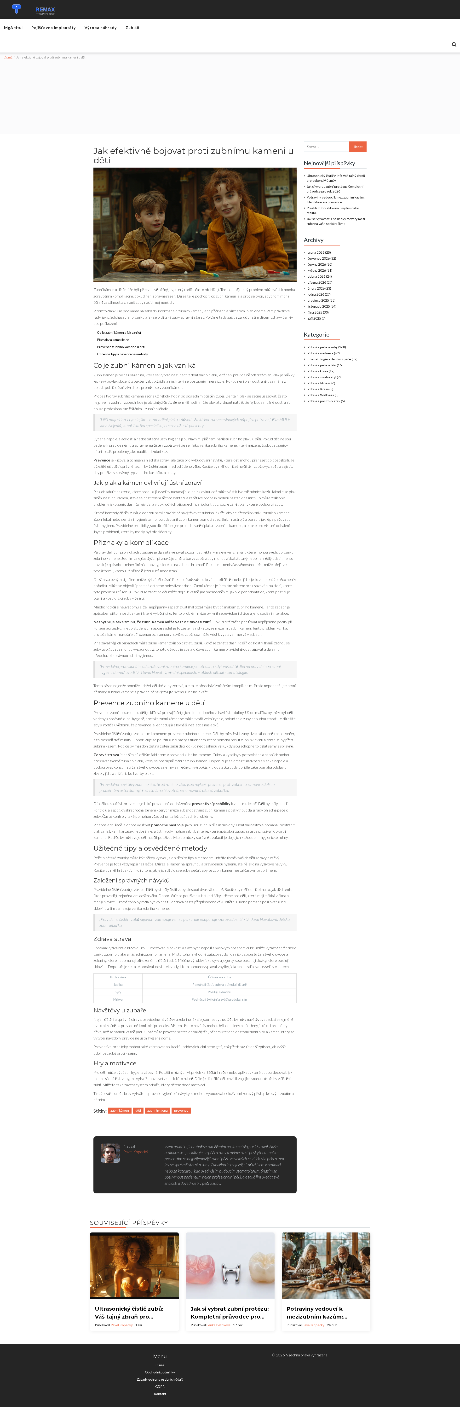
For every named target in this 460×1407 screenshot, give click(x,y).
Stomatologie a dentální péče (332, 359)
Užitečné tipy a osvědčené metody (122, 354)
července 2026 (322, 258)
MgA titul (13, 27)
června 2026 (320, 264)
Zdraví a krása (321, 371)
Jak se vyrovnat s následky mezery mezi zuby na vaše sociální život (336, 221)
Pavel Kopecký (122, 1325)
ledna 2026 (319, 294)
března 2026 (320, 282)
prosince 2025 (321, 300)
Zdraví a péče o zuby (327, 347)
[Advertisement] (230, 95)
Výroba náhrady (101, 27)
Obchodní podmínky (160, 1372)
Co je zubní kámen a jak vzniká (119, 332)
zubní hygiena (157, 1110)
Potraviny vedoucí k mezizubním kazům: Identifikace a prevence (336, 199)
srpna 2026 (319, 252)
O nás (159, 1365)
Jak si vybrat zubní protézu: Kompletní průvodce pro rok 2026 (335, 188)
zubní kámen (119, 1110)
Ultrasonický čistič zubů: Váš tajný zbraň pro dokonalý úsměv (336, 178)
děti (138, 1110)
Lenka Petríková (218, 1325)
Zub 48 (132, 27)
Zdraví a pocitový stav (326, 401)
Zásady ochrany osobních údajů (160, 1379)
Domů (8, 57)
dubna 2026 (320, 276)
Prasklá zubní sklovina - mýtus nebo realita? (333, 210)
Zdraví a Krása (320, 389)
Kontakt (160, 1394)
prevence (181, 1110)
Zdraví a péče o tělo (325, 365)
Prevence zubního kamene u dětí (121, 347)
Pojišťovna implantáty (53, 27)
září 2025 (317, 318)
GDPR (160, 1386)
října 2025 (318, 312)
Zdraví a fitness (321, 383)
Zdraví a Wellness (323, 395)
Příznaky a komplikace (113, 340)
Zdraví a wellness (324, 353)
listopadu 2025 (322, 306)
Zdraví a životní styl (324, 377)
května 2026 (320, 270)
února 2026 (319, 288)
